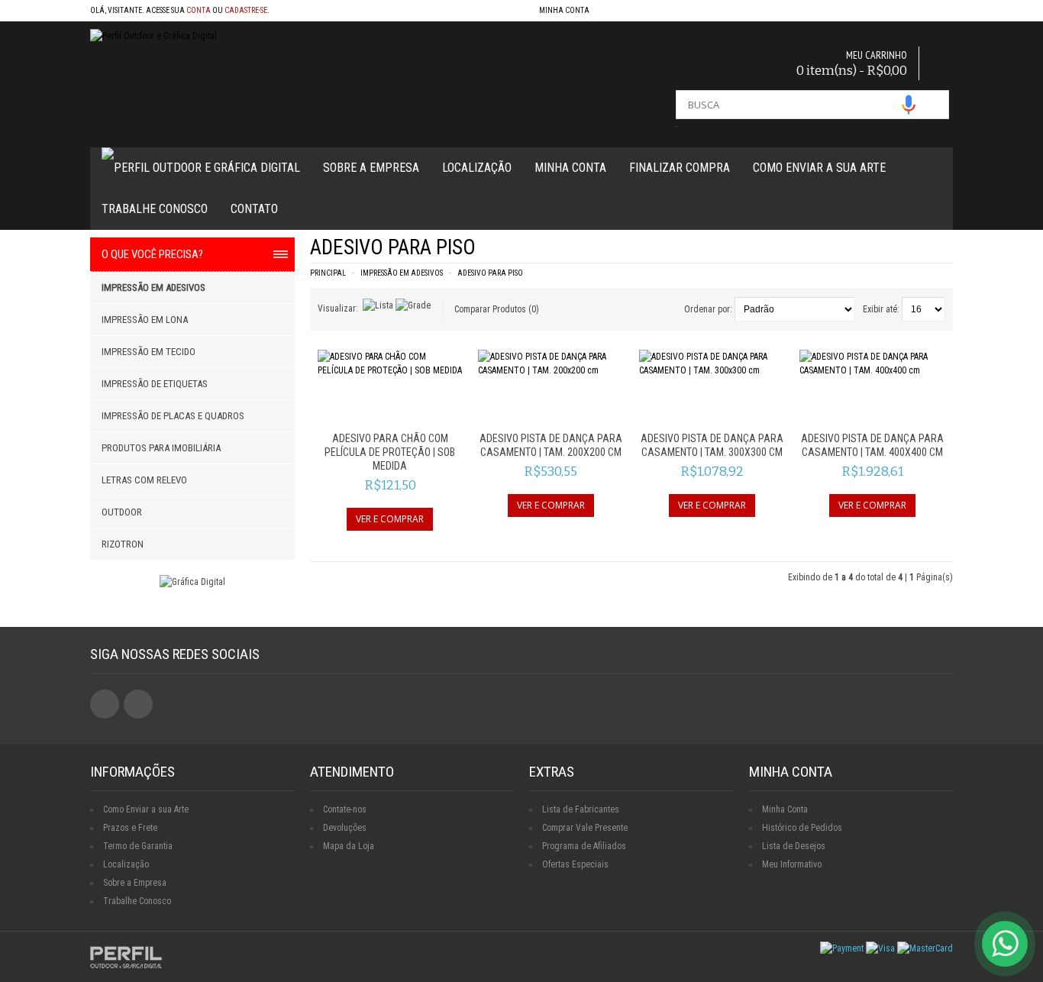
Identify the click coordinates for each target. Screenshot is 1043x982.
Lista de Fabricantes (580, 809)
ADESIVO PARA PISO (490, 273)
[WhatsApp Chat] (1005, 944)
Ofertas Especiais (575, 864)
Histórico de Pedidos (802, 827)
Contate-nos (345, 809)
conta (198, 10)
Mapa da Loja (348, 846)
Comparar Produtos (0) (496, 309)
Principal (328, 273)
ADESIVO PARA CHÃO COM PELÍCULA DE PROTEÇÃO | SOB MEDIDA (390, 452)
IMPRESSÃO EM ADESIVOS (401, 273)
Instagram (138, 704)
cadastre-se (245, 10)
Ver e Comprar (390, 518)
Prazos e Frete (130, 827)
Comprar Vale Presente (585, 827)
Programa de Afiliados (584, 846)
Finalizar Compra (679, 167)
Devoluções (345, 827)
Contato (254, 209)
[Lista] (378, 305)
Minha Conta (570, 167)
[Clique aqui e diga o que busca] (908, 104)
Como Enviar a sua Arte (146, 809)
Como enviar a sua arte (819, 167)
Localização (477, 167)
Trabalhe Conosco (155, 209)
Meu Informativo (792, 864)
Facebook (104, 704)
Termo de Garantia (138, 846)
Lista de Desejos (793, 846)
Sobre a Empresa (371, 167)
